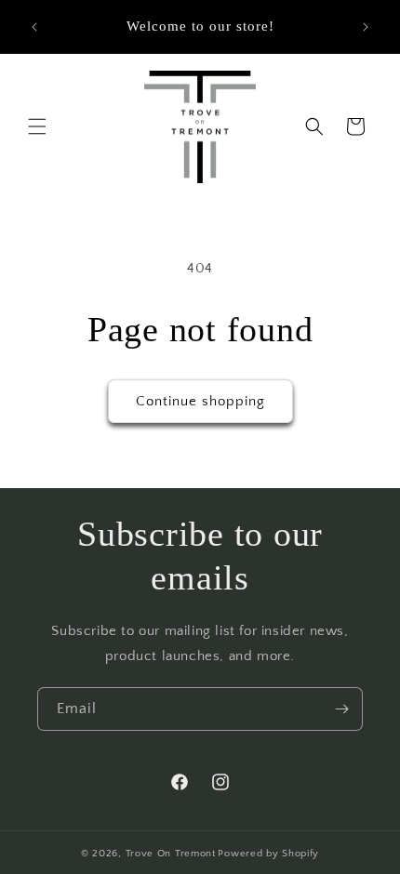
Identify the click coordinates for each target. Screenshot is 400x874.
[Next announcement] (365, 27)
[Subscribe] (341, 709)
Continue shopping (200, 401)
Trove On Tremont (171, 853)
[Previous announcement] (34, 27)
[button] (37, 126)
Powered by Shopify (268, 853)
